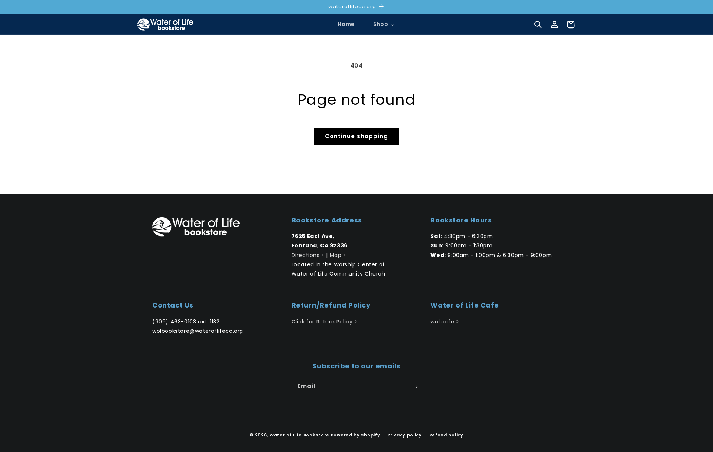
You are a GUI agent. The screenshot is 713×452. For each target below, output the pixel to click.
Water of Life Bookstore (299, 435)
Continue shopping (356, 136)
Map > (338, 255)
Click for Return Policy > (325, 321)
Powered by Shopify (355, 435)
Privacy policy (404, 435)
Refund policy (446, 435)
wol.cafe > (444, 321)
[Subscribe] (415, 387)
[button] (380, 24)
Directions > (308, 255)
